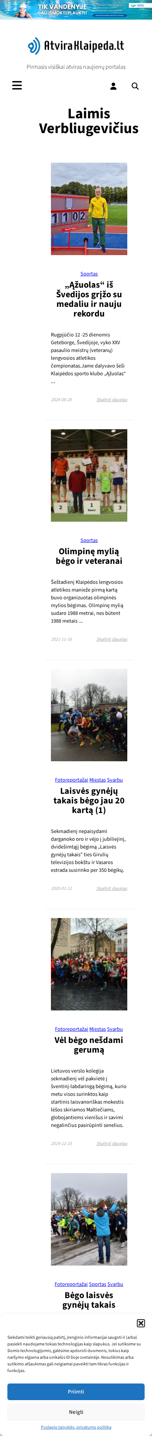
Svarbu (115, 780)
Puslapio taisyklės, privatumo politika (76, 1427)
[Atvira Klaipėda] (76, 53)
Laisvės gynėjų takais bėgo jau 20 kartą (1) (89, 801)
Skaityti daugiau (111, 399)
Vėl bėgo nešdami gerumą (89, 1045)
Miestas (97, 780)
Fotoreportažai (71, 780)
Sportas (89, 274)
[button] (141, 1323)
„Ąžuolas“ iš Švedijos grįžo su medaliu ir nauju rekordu (89, 299)
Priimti (76, 1392)
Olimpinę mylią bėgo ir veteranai (89, 556)
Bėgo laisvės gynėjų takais (88, 1300)
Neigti (76, 1412)
